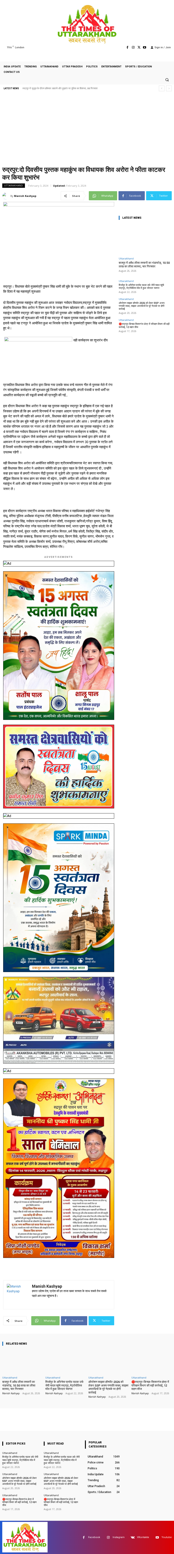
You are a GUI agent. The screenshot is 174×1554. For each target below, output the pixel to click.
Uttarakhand (13, 185)
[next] (169, 88)
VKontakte (143, 1537)
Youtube (167, 1537)
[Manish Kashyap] (6, 196)
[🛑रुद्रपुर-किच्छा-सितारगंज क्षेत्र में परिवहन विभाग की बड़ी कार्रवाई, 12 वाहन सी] (151, 1361)
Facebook (94, 1537)
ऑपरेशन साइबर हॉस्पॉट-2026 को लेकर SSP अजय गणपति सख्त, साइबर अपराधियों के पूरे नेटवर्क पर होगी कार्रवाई (141, 306)
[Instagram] (133, 47)
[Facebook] (127, 47)
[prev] (161, 88)
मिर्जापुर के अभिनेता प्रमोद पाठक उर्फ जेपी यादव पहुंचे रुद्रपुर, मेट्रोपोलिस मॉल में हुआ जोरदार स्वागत (141, 286)
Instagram (119, 1537)
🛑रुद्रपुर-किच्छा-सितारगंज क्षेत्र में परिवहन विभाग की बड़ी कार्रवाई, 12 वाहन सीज (150, 1385)
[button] (167, 79)
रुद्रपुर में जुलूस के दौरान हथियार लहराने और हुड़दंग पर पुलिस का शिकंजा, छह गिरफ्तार (60, 88)
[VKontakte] (133, 1537)
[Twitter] (139, 47)
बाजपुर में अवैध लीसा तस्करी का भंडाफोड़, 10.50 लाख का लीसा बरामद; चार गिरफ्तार (144, 264)
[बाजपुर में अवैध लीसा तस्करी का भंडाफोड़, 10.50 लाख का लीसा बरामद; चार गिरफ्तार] (145, 239)
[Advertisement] (87, 130)
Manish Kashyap (25, 196)
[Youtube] (144, 47)
